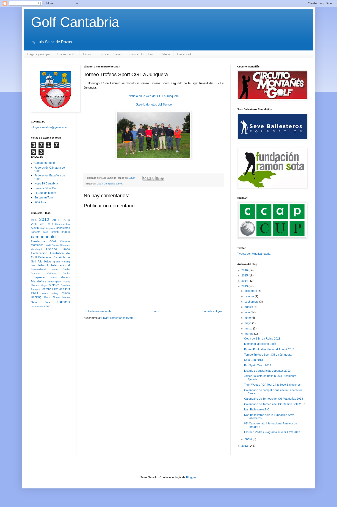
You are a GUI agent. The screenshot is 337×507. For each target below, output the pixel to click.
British (55, 232)
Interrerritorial (38, 269)
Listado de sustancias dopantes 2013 (267, 370)
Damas (55, 245)
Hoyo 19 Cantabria (46, 183)
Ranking (36, 297)
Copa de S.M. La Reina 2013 (262, 338)
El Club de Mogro (45, 193)
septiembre (252, 301)
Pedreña (46, 289)
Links (87, 54)
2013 (100, 183)
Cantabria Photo (44, 162)
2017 (50, 224)
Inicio (157, 311)
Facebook (184, 54)
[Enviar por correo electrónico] (144, 178)
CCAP (53, 241)
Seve (34, 302)
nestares (54, 285)
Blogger (191, 477)
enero (249, 439)
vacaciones (37, 306)
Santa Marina (61, 297)
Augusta (50, 228)
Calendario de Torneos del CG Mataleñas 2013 (273, 398)
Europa (65, 249)
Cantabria (38, 241)
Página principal (38, 54)
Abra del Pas (62, 224)
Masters (65, 277)
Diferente (65, 245)
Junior (66, 273)
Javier (66, 269)
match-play (54, 281)
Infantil (43, 265)
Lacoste (53, 277)
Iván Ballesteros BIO (256, 409)
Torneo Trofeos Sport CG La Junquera (268, 354)
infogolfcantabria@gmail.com (49, 127)
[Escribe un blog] (149, 178)
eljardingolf (36, 249)
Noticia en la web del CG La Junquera (154, 96)
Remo (47, 297)
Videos (165, 54)
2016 (43, 224)
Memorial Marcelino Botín (260, 343)
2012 (44, 219)
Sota (47, 302)
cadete (65, 232)
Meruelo (35, 285)
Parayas (35, 289)
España (51, 249)
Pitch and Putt (61, 289)
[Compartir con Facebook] (157, 178)
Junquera (109, 183)
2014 (66, 220)
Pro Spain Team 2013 (257, 365)
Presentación (66, 54)
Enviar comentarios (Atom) (117, 318)
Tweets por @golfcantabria (254, 253)
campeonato (43, 236)
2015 (34, 224)
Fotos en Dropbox (140, 54)
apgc (42, 228)
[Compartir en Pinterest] (162, 178)
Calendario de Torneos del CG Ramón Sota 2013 (275, 404)
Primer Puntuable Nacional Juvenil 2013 (269, 349)
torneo (119, 183)
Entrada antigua (212, 311)
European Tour (43, 197)
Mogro (44, 285)
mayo (248, 323)
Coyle (47, 245)
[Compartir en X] (153, 178)
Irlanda (54, 269)
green (56, 261)
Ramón (65, 293)
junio (248, 317)
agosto (249, 307)
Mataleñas (38, 281)
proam (44, 293)
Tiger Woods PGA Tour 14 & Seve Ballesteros (272, 384)
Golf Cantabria (75, 22)
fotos (47, 261)
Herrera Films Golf (45, 188)
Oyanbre (65, 285)
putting (54, 293)
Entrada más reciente (98, 311)
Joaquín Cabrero (43, 273)
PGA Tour (40, 202)
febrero (249, 333)
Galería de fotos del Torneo (154, 104)
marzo (249, 328)
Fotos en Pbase (109, 54)
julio (248, 312)
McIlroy (66, 281)
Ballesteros (63, 228)
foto (40, 261)
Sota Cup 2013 (253, 360)
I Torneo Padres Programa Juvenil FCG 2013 (272, 432)
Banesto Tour (39, 232)
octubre (250, 296)
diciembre (251, 290)
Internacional (60, 265)
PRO (34, 293)
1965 (33, 220)
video (47, 306)
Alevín (35, 228)
